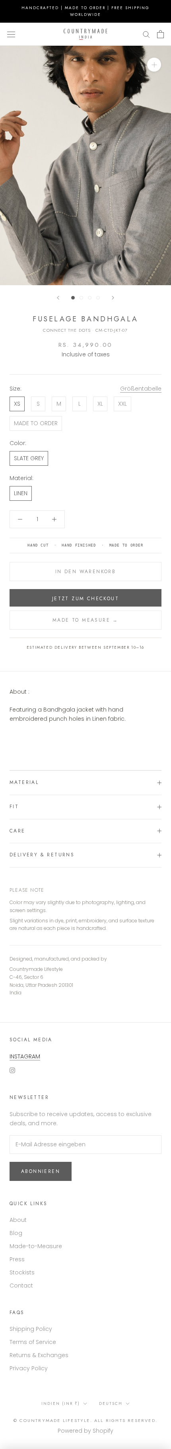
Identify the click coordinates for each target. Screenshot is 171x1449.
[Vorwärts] (113, 298)
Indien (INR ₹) (60, 1403)
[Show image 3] (89, 298)
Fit (14, 806)
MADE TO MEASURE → (85, 620)
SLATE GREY (29, 458)
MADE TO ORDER (36, 423)
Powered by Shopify (85, 1431)
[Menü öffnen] (11, 34)
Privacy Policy (29, 1368)
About (18, 1220)
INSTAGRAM (25, 1056)
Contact (21, 1286)
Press (17, 1259)
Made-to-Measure (36, 1246)
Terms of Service (33, 1342)
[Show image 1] (73, 298)
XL (100, 404)
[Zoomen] (154, 65)
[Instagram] (12, 1070)
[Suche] (146, 34)
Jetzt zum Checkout (85, 598)
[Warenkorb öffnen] (160, 34)
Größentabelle (140, 389)
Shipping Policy (31, 1329)
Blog (16, 1233)
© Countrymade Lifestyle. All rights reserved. (85, 1420)
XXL (122, 404)
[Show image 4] (98, 298)
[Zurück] (58, 298)
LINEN (20, 493)
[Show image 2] (81, 298)
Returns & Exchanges (39, 1355)
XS (17, 404)
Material (24, 782)
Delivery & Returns (42, 854)
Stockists (22, 1272)
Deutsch (110, 1403)
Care (17, 830)
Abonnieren (40, 1171)
